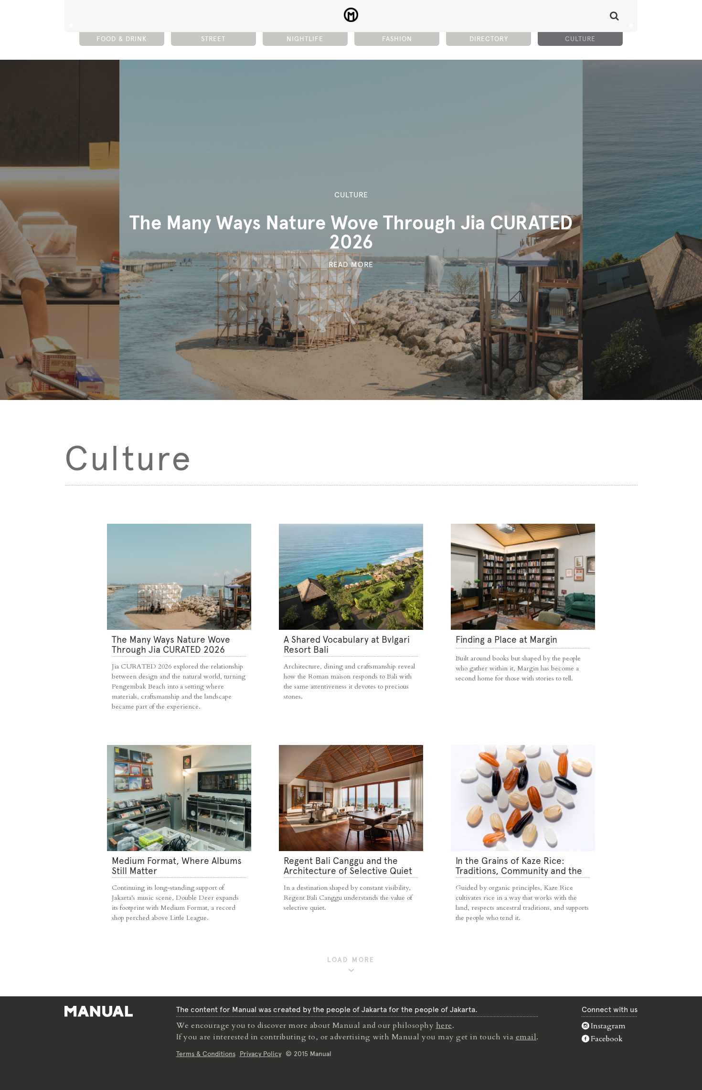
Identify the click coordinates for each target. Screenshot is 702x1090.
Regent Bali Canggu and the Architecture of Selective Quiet (348, 865)
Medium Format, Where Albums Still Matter (177, 865)
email (526, 1037)
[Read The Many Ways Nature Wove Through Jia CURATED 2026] (179, 577)
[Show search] (614, 16)
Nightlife (305, 38)
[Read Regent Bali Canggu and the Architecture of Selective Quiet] (351, 798)
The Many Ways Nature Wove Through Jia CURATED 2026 (351, 232)
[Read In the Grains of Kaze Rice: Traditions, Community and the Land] (523, 798)
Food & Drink (121, 38)
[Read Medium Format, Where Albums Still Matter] (179, 798)
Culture (580, 38)
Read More (351, 264)
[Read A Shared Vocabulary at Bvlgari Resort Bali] (351, 577)
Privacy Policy (260, 1054)
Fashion (397, 38)
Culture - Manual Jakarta (351, 15)
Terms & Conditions (205, 1054)
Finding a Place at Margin (506, 639)
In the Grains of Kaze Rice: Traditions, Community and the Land (519, 870)
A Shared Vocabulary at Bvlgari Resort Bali (347, 644)
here (444, 1025)
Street (213, 38)
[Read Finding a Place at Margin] (523, 577)
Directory (488, 38)
